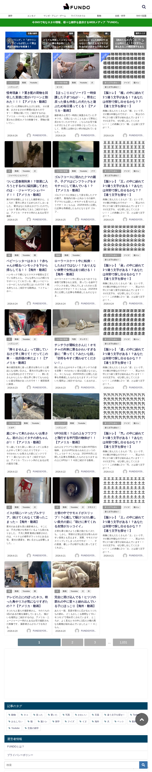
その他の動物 (61, 82)
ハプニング (13, 82)
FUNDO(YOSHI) (41, 135)
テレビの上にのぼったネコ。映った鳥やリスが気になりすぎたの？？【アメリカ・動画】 (27, 601)
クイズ (127, 82)
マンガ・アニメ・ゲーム (55, 16)
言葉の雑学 (33, 728)
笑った (39, 715)
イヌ (84, 721)
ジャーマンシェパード (18, 175)
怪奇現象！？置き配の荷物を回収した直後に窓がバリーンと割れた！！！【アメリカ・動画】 (27, 97)
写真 (74, 339)
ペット (120, 721)
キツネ (59, 87)
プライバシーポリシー (20, 755)
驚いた (54, 715)
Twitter (136, 715)
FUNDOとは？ (15, 746)
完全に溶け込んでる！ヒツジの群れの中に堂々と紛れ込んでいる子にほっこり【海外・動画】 (75, 601)
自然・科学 (120, 16)
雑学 (10, 16)
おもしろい (16, 721)
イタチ (11, 427)
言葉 (97, 715)
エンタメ (31, 16)
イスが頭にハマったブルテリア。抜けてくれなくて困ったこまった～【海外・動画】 (27, 517)
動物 (99, 16)
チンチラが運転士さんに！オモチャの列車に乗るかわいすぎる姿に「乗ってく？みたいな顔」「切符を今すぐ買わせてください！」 (75, 353)
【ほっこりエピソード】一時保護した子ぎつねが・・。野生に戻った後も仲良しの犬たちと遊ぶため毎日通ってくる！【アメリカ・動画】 (75, 101)
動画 (24, 82)
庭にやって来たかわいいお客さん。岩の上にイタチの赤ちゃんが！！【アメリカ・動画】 (27, 438)
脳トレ (136, 82)
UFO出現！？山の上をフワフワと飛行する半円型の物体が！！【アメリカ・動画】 (75, 438)
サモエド (91, 507)
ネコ (26, 715)
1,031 (123, 642)
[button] (9, 40)
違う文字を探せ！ (112, 82)
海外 (97, 721)
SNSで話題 (141, 16)
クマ (93, 171)
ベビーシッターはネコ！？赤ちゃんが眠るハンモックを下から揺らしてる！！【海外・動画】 (27, 265)
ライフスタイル (78, 16)
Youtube (33, 82)
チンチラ (83, 339)
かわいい (82, 715)
